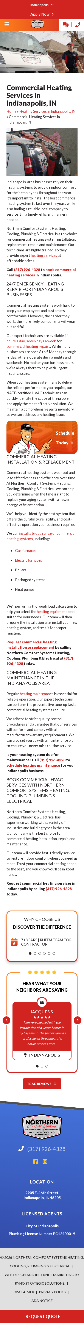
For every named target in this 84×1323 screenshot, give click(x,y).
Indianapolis (39, 5)
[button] (30, 953)
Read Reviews (40, 1084)
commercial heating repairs (28, 346)
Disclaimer (24, 1292)
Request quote (42, 1316)
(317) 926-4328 (27, 269)
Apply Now (40, 14)
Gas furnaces (25, 550)
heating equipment (52, 611)
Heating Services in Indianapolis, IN (47, 111)
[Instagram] (47, 1162)
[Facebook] (38, 1162)
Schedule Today (65, 437)
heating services (44, 255)
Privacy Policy (52, 1292)
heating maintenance (36, 693)
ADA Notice (42, 1300)
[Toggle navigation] (6, 26)
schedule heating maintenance (33, 765)
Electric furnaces (28, 560)
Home (11, 111)
